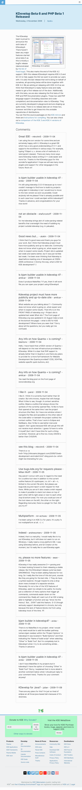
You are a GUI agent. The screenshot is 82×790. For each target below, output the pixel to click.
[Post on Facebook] (29, 773)
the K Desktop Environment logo (27, 784)
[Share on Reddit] (41, 773)
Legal (73, 784)
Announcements (40, 744)
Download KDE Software (54, 751)
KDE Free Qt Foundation (68, 751)
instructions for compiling (35, 118)
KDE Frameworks (12, 750)
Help (51, 747)
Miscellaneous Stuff (39, 757)
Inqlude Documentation (26, 755)
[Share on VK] (53, 773)
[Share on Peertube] (49, 773)
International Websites (68, 762)
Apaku (49, 21)
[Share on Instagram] (57, 773)
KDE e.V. (67, 747)
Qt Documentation (26, 750)
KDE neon (9, 755)
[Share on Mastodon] (33, 773)
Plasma (8, 744)
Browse (59, 733)
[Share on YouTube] (45, 773)
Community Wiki (55, 744)
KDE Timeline (68, 755)
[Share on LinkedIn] (37, 773)
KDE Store (67, 744)
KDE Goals (24, 759)
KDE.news (38, 747)
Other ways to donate (23, 734)
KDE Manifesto (69, 758)
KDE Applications (12, 747)
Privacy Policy (54, 758)
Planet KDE (38, 750)
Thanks (37, 760)
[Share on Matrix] (25, 773)
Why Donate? (30, 720)
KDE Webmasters (39, 782)
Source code (25, 762)
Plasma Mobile (11, 753)
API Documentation (26, 745)
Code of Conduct (55, 755)
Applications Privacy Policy (54, 762)
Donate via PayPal (36, 727)
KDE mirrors (56, 115)
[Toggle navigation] (79, 2)
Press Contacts (40, 753)
